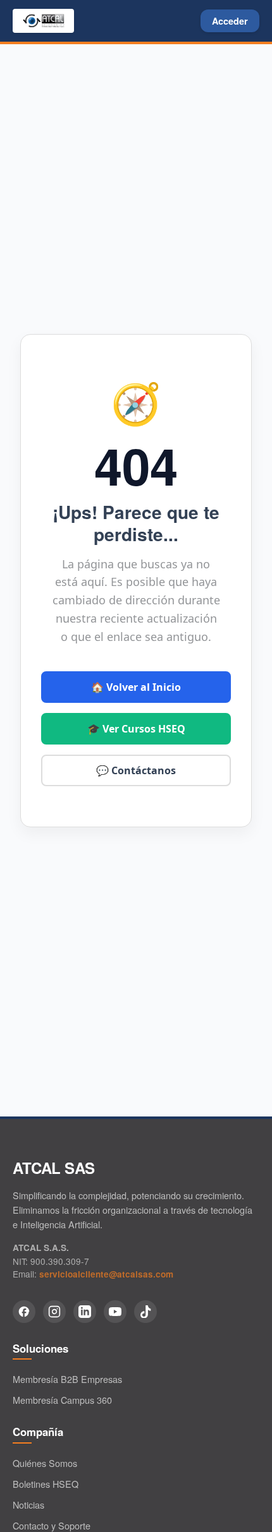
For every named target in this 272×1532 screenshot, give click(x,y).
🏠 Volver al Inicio (136, 687)
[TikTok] (145, 1311)
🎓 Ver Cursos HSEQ (136, 729)
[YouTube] (115, 1311)
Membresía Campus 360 (62, 1399)
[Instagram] (54, 1311)
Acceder (230, 21)
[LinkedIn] (84, 1311)
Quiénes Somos (45, 1462)
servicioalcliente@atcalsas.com (106, 1274)
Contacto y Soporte (51, 1525)
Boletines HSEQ (45, 1483)
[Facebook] (24, 1311)
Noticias (28, 1504)
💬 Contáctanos (136, 770)
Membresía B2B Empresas (67, 1378)
